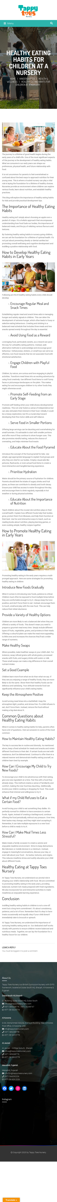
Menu (10, 23)
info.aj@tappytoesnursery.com (17, 1051)
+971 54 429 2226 (12, 1079)
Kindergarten (27, 78)
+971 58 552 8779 (12, 1010)
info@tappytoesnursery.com (16, 1029)
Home (13, 78)
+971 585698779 (11, 1054)
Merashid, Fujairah (10, 1070)
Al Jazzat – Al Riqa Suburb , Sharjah (17, 1048)
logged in (17, 951)
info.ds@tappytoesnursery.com (17, 1004)
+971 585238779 (11, 1032)
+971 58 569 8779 (12, 1057)
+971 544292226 (11, 1076)
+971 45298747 (27, 1007)
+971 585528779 (11, 1007)
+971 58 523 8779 (12, 1035)
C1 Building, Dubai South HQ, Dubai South (19, 1001)
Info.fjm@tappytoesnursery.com (18, 1073)
